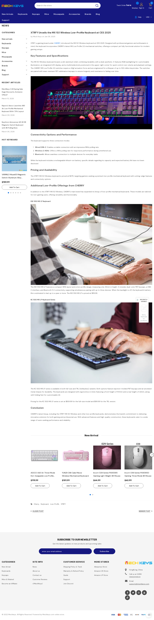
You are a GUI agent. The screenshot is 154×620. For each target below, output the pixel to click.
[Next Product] (152, 455)
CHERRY (57, 43)
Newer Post (144, 511)
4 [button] (15, 192)
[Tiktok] (127, 597)
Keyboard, (45, 504)
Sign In (141, 8)
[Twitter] (133, 592)
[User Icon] (141, 4)
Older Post (38, 511)
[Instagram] (138, 592)
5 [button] (18, 192)
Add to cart (14, 187)
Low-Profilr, (55, 504)
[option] (14, 168)
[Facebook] (127, 592)
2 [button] (10, 192)
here (128, 5)
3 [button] (13, 192)
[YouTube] (144, 592)
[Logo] (16, 5)
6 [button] (20, 192)
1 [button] (8, 192)
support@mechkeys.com (139, 584)
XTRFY (63, 504)
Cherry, (37, 504)
